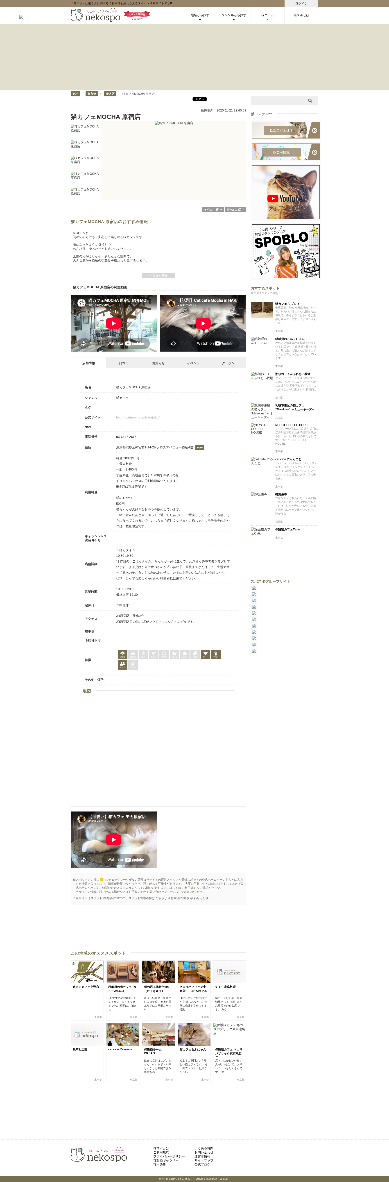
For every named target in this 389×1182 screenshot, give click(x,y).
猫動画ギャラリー (166, 1160)
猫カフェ (122, 398)
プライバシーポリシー (169, 1156)
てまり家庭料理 (225, 987)
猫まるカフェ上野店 (86, 987)
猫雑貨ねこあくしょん (290, 339)
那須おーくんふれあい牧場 (292, 374)
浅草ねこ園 (80, 1049)
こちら (159, 898)
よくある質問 (203, 1148)
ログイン (301, 3)
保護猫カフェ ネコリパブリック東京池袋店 (228, 1053)
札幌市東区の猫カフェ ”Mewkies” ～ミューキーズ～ (295, 407)
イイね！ (213, 209)
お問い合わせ (203, 1152)
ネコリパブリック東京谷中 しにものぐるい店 (193, 991)
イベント (193, 363)
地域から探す (200, 15)
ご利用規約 (189, 887)
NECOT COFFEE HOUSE (292, 425)
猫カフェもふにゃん (193, 1049)
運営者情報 (202, 1156)
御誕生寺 (281, 494)
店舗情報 (88, 363)
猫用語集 (159, 1164)
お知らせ (158, 363)
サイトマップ (203, 1160)
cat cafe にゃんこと (288, 459)
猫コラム (267, 15)
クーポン (228, 363)
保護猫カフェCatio (287, 529)
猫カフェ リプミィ (287, 303)
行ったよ (235, 209)
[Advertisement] (194, 56)
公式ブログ (202, 1164)
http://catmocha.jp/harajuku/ (138, 417)
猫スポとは (301, 15)
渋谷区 (110, 93)
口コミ (123, 363)
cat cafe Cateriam (120, 1049)
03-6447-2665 (126, 437)
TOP (75, 93)
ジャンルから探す (234, 15)
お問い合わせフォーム (161, 891)
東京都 (91, 93)
